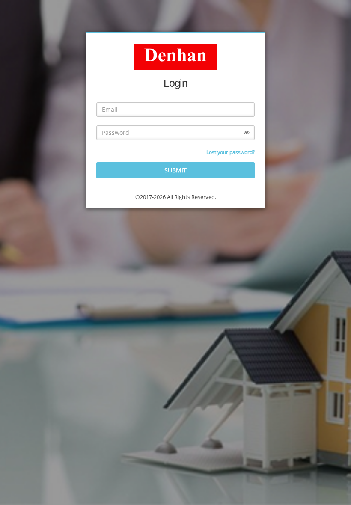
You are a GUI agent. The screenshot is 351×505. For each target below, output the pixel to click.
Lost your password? (230, 152)
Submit (175, 170)
